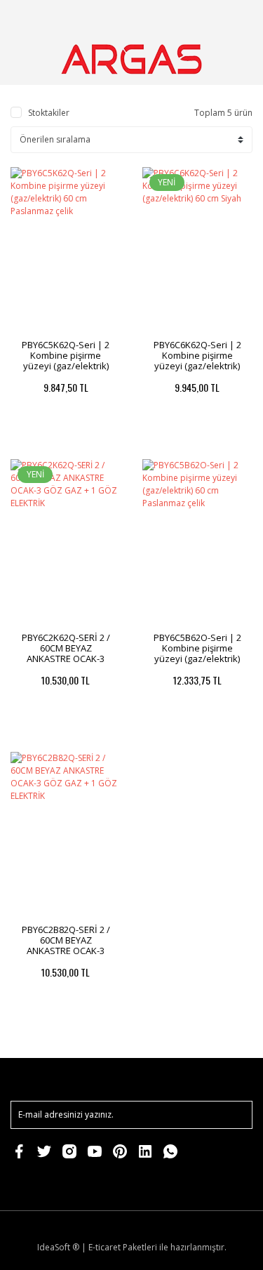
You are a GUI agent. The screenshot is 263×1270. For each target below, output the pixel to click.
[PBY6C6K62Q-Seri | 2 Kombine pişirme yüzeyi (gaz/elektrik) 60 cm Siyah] (197, 250)
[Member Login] (202, 17)
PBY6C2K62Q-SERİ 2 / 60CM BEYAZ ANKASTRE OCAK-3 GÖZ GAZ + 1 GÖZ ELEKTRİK (66, 658)
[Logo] (131, 59)
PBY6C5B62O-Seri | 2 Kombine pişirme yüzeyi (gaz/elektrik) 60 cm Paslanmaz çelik (197, 653)
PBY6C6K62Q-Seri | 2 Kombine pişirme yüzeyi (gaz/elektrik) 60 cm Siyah (197, 360)
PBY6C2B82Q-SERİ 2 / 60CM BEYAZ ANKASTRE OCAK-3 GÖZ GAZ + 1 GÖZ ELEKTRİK (66, 950)
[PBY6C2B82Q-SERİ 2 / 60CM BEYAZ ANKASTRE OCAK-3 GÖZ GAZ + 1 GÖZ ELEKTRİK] (66, 835)
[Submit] (234, 1115)
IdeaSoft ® (58, 1247)
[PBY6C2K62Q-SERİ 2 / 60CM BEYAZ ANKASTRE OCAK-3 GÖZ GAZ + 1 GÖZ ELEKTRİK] (66, 542)
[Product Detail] (37, 441)
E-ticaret (104, 1247)
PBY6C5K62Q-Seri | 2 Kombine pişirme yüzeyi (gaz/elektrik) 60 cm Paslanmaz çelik (65, 360)
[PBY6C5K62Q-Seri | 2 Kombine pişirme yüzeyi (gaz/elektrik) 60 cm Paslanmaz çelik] (66, 250)
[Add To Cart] (93, 441)
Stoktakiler (48, 113)
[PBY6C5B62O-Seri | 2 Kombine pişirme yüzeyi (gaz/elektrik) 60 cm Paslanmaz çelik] (197, 542)
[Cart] (236, 17)
